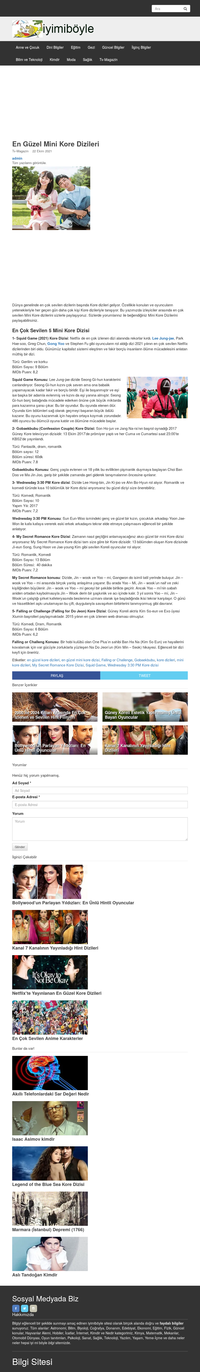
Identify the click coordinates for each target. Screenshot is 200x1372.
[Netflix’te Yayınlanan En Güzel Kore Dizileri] (100, 972)
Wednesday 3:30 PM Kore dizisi (133, 664)
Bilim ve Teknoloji (29, 59)
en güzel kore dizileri (43, 659)
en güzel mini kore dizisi (80, 659)
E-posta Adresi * (26, 796)
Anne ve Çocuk (27, 47)
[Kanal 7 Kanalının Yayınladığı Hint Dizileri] (100, 927)
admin (17, 158)
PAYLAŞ (57, 675)
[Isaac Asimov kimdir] (100, 1118)
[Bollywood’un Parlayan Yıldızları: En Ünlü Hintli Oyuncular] (100, 882)
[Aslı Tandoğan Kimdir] (100, 1254)
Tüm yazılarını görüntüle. (29, 162)
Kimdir (55, 59)
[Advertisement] (100, 104)
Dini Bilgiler (55, 47)
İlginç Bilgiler (141, 47)
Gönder (20, 847)
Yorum (17, 813)
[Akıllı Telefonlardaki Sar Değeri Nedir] (100, 1073)
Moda (71, 59)
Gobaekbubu (144, 659)
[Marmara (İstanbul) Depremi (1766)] (100, 1209)
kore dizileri (166, 659)
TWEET (145, 675)
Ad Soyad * (21, 783)
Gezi (91, 47)
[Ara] (185, 9)
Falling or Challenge (116, 659)
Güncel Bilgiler (113, 47)
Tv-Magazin (109, 59)
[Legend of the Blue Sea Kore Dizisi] (100, 1163)
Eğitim (75, 47)
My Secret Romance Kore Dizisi (58, 664)
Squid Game (96, 664)
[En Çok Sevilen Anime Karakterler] (100, 1017)
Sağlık (87, 59)
